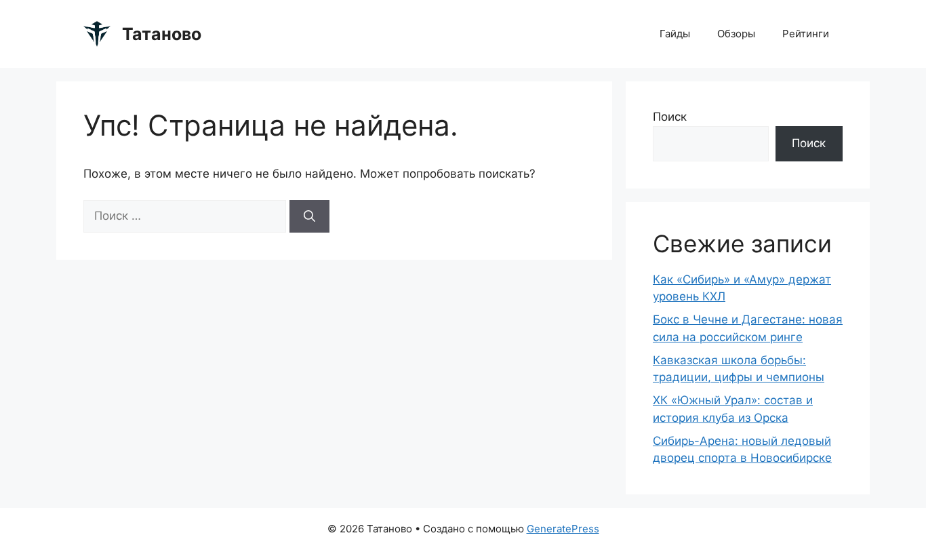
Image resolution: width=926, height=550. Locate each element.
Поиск (670, 116)
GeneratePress (563, 528)
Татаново (161, 34)
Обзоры (736, 33)
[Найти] (309, 216)
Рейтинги (805, 33)
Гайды (675, 33)
